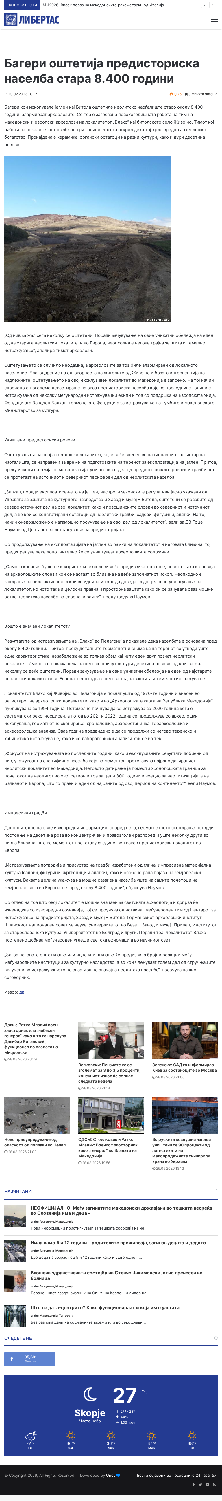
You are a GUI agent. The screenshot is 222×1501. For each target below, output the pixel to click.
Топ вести (66, 1315)
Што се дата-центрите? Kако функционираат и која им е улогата (105, 1307)
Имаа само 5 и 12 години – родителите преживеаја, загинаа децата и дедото (118, 1242)
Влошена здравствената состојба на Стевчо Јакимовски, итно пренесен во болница (117, 1275)
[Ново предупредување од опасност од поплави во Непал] (37, 1115)
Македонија (64, 1221)
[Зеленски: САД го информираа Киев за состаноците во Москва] (185, 1040)
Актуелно (47, 1221)
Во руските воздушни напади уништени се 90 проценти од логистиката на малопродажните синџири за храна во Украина (181, 1150)
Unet (110, 1475)
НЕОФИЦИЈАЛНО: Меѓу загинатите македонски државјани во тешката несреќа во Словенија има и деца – (121, 1210)
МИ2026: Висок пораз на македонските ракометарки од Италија (103, 5)
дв (21, 992)
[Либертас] (31, 19)
